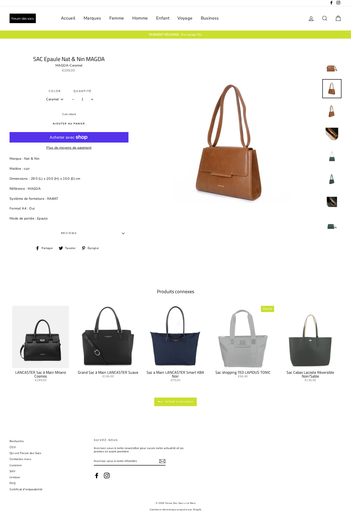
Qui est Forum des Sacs (26, 453)
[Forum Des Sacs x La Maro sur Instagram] (107, 475)
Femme (116, 18)
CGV (13, 447)
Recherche (17, 441)
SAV (12, 471)
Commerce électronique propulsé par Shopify (176, 509)
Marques (92, 18)
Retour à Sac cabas (179, 401)
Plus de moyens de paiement (68, 148)
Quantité (82, 91)
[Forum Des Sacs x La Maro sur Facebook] (97, 475)
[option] (175, 34)
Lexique (15, 477)
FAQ (13, 483)
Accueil (68, 18)
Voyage (184, 18)
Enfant (162, 18)
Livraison (16, 465)
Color (55, 91)
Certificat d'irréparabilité (26, 489)
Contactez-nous (20, 459)
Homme (140, 18)
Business (210, 18)
